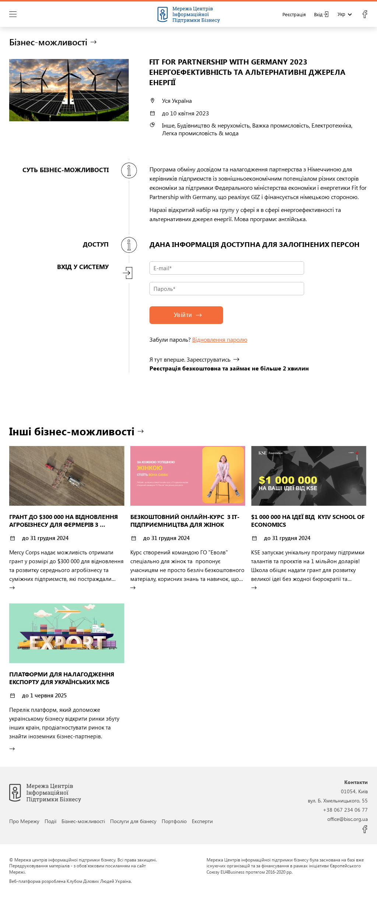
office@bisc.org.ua (347, 818)
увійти (183, 315)
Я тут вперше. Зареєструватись (189, 359)
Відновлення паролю (219, 339)
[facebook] (365, 14)
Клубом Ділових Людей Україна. (99, 881)
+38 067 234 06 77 (345, 809)
